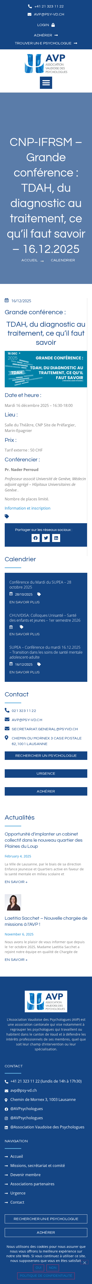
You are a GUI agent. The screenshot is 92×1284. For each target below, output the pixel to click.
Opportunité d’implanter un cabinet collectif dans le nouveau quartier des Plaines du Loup (44, 840)
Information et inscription (27, 508)
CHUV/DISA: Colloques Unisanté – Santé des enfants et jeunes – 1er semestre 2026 (44, 618)
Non (53, 1267)
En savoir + (16, 882)
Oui (39, 1267)
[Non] (84, 1262)
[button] (46, 83)
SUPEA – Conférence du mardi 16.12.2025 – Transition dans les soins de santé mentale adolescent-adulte (46, 652)
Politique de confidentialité (46, 1275)
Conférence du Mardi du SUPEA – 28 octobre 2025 (40, 585)
